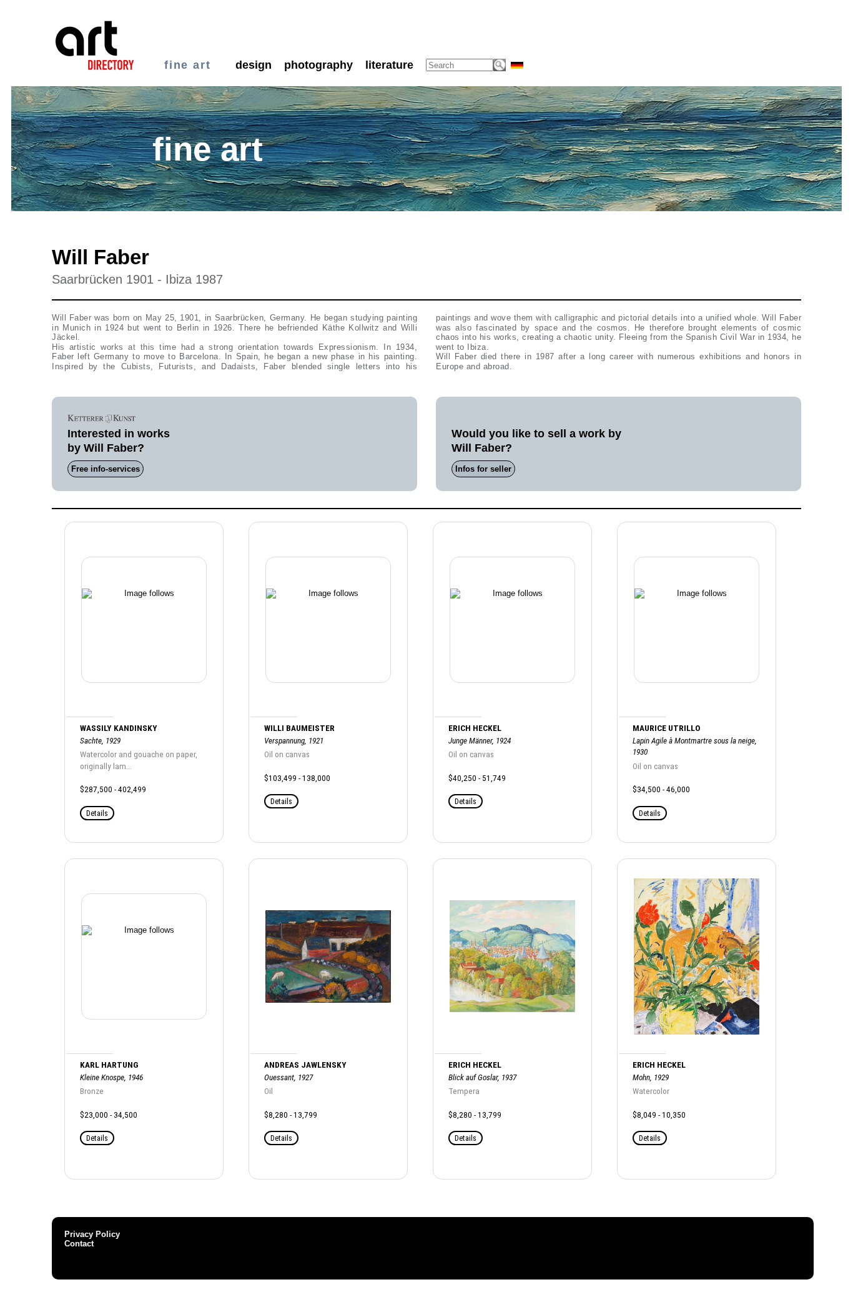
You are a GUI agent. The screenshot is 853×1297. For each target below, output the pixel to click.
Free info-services (105, 469)
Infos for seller (483, 469)
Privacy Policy (92, 1234)
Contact (79, 1243)
